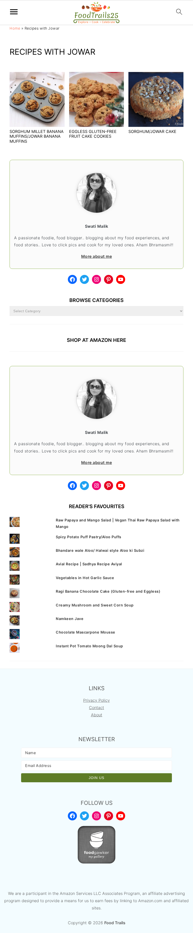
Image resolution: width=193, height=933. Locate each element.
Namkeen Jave (69, 618)
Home (15, 28)
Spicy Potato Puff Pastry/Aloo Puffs (88, 537)
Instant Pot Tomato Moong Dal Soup (89, 646)
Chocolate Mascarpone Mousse (85, 632)
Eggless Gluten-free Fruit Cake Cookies (93, 134)
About (96, 714)
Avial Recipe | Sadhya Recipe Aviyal (89, 564)
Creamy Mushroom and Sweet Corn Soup (95, 605)
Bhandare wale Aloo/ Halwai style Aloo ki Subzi (100, 550)
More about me (96, 256)
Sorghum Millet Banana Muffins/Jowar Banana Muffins (37, 136)
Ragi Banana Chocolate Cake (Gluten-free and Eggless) (108, 591)
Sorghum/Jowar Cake (152, 131)
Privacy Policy (96, 700)
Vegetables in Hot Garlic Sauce (85, 578)
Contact (96, 707)
